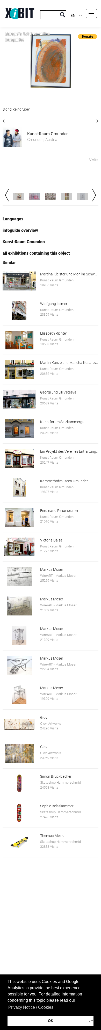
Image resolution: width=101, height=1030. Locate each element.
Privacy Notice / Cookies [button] (30, 1007)
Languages (13, 218)
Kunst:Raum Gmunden (48, 133)
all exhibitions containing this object (36, 253)
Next (94, 195)
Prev (7, 195)
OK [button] (50, 1021)
